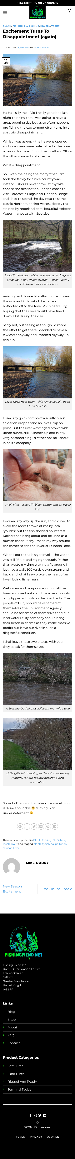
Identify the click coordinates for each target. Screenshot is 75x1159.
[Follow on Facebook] (30, 1115)
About (12, 1027)
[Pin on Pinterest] (48, 826)
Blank (7, 26)
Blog (11, 1012)
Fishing (18, 26)
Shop (12, 1020)
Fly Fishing (31, 26)
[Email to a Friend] (41, 826)
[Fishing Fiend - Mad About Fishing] (37, 12)
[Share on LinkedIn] (55, 826)
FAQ (11, 1035)
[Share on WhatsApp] (20, 826)
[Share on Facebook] (27, 826)
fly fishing (48, 844)
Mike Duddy (41, 47)
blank (37, 844)
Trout (55, 26)
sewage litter (11, 848)
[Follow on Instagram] (35, 1115)
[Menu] (5, 12)
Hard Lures (16, 1074)
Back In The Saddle (57, 889)
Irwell (45, 26)
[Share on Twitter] (34, 826)
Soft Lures (15, 1066)
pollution (61, 844)
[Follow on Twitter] (39, 1115)
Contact (14, 1043)
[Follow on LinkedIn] (44, 1115)
